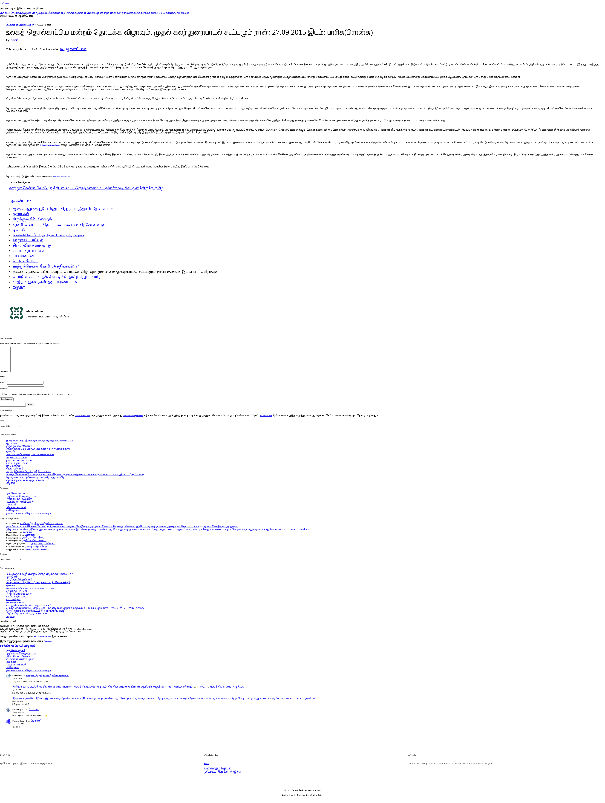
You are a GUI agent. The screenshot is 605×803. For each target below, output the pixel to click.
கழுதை (19, 287)
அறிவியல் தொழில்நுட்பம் (34, 13)
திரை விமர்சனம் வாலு (32, 245)
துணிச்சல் (304, 529)
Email (3, 382)
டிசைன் (19, 230)
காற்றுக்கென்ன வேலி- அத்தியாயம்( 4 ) (42, 188)
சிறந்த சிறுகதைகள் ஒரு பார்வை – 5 (45, 282)
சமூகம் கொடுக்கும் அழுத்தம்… (220, 526)
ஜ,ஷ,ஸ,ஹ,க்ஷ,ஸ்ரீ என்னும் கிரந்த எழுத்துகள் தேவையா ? (62, 209)
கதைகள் (107, 13)
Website (3, 388)
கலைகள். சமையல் (122, 13)
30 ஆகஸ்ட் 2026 (24, 15)
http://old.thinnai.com (42, 636)
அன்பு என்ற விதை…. (34, 537)
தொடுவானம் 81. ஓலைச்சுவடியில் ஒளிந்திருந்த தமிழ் (120, 188)
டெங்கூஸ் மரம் (25, 261)
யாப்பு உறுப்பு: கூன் (29, 250)
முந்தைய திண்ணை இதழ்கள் (222, 772)
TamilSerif (48, 641)
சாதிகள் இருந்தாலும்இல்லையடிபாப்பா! (41, 523)
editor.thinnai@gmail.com (133, 415)
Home (206, 763)
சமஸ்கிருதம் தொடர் (217, 768)
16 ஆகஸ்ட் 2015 (73, 49)
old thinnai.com (266, 415)
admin (14, 40)
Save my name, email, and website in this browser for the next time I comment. (38, 394)
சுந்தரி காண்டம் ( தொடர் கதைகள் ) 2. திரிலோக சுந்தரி (60, 224)
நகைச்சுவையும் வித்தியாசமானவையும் (167, 13)
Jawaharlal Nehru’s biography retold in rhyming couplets (48, 235)
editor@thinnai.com (82, 415)
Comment (4, 371)
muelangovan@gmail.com (63, 176)
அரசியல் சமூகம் (9, 13)
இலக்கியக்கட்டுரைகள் (61, 13)
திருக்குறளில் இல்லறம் (32, 219)
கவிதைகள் (138, 13)
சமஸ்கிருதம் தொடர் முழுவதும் (17, 646)
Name (3, 376)
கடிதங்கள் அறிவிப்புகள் (88, 13)
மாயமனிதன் (23, 256)
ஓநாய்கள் (21, 214)
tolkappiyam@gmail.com (50, 145)
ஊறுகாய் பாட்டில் (28, 240)
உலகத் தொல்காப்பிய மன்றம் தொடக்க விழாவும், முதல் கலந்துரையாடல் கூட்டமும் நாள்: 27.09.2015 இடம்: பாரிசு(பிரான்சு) (75, 474)
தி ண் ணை (4, 3)
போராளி (28, 532)
